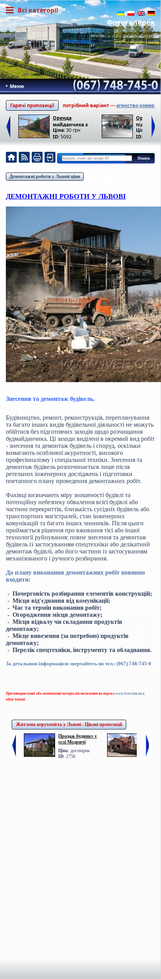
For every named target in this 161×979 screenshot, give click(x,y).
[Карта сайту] (50, 158)
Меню (16, 86)
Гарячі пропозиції (32, 105)
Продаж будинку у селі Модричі (77, 739)
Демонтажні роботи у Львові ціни (44, 176)
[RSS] (24, 158)
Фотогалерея (131, 22)
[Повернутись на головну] (11, 158)
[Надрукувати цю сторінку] (37, 158)
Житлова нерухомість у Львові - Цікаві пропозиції (69, 724)
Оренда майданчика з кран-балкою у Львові (70, 121)
